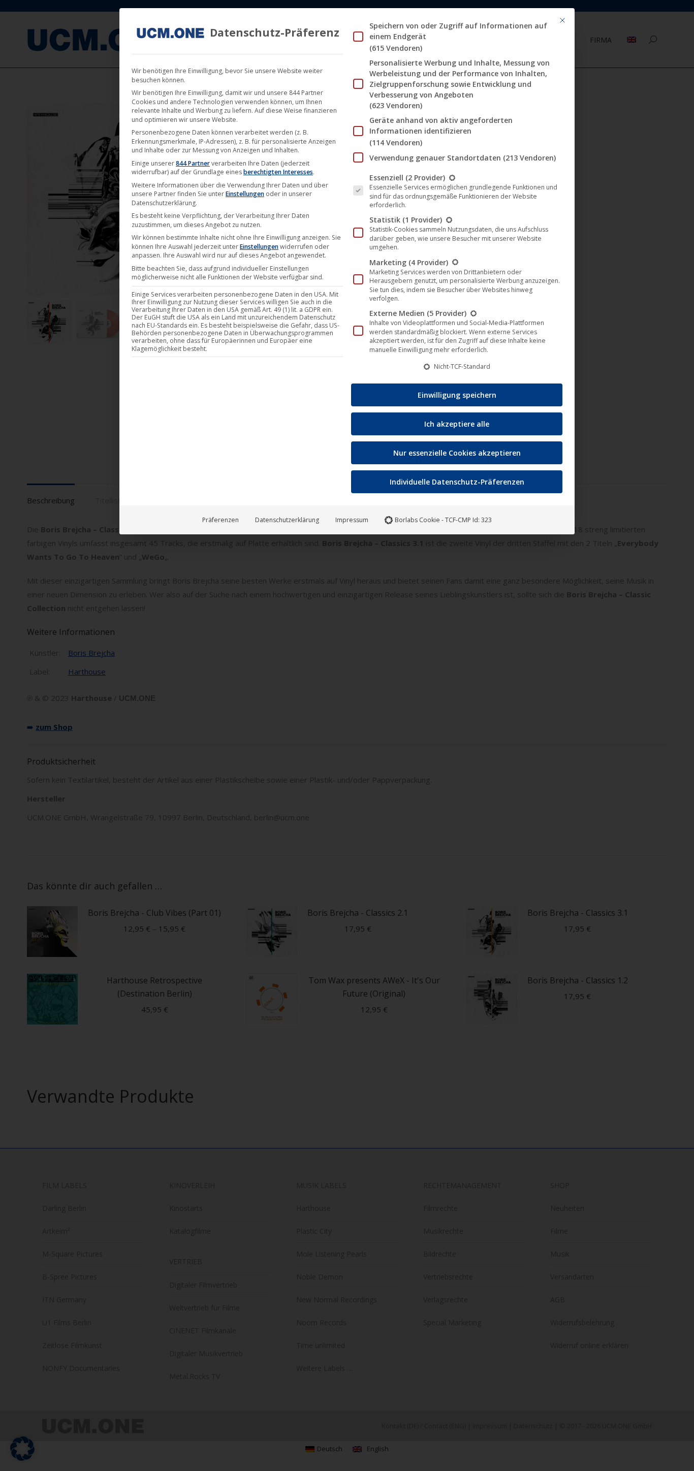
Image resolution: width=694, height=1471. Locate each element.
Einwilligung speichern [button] (457, 395)
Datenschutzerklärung (287, 520)
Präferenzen (220, 520)
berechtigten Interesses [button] (278, 172)
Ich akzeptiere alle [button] (456, 424)
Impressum (351, 520)
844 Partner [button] (193, 163)
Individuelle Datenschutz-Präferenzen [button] (457, 482)
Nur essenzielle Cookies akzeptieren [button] (457, 453)
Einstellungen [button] (245, 193)
